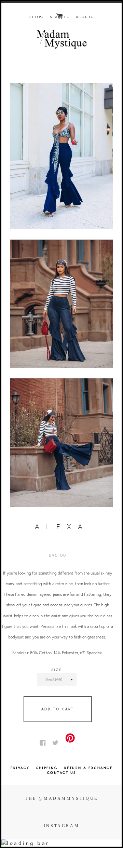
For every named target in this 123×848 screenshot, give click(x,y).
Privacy (20, 768)
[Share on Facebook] (44, 742)
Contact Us (61, 772)
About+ (85, 17)
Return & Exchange (88, 768)
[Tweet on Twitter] (57, 742)
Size (56, 670)
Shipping (47, 768)
